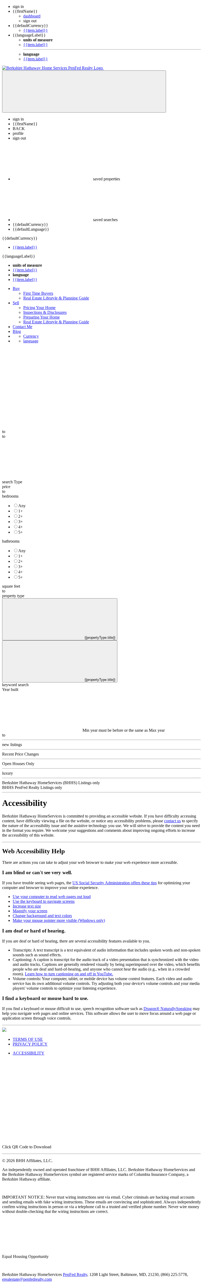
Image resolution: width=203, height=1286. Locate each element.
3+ (20, 521)
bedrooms (10, 496)
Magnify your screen (30, 911)
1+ (20, 511)
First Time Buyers (38, 293)
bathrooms (11, 541)
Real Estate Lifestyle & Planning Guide (56, 298)
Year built (10, 689)
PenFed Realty (75, 1274)
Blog (17, 331)
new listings (12, 744)
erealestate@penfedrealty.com (27, 1279)
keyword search (15, 684)
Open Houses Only (18, 763)
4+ (20, 527)
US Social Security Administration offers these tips (114, 883)
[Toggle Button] (84, 91)
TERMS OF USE (28, 1039)
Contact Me (22, 326)
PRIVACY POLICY (30, 1044)
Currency (31, 336)
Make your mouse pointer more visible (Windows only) (59, 920)
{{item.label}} (35, 30)
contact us (172, 821)
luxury (7, 773)
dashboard (31, 16)
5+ (20, 532)
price (6, 486)
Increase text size (27, 906)
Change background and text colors (42, 915)
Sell (16, 303)
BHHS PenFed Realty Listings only (32, 787)
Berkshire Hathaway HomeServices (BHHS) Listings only (51, 782)
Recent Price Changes (20, 754)
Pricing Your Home (39, 307)
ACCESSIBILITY (28, 1053)
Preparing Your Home (41, 317)
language (30, 341)
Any (22, 505)
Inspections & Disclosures (45, 312)
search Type (12, 482)
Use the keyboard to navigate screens (44, 901)
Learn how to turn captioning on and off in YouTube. (69, 974)
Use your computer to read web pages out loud (52, 896)
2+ (20, 516)
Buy (16, 288)
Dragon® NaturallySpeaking (168, 1008)
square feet (11, 586)
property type (13, 595)
